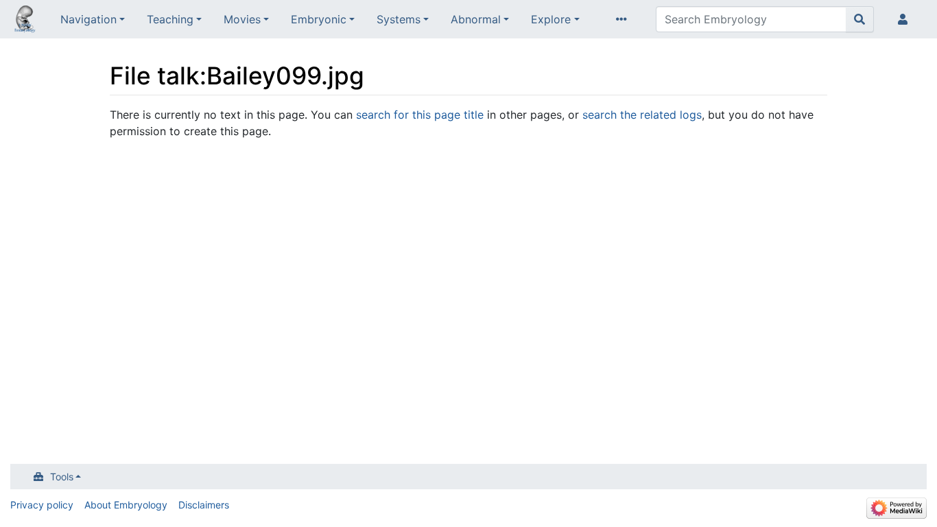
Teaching (170, 19)
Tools (61, 476)
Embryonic (318, 19)
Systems (398, 19)
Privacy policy (41, 505)
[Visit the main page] (24, 20)
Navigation (88, 19)
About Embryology (125, 505)
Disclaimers (203, 505)
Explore (551, 19)
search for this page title (420, 114)
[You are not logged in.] (905, 19)
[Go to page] (860, 19)
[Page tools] (624, 19)
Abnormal (476, 19)
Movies (242, 19)
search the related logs (642, 114)
